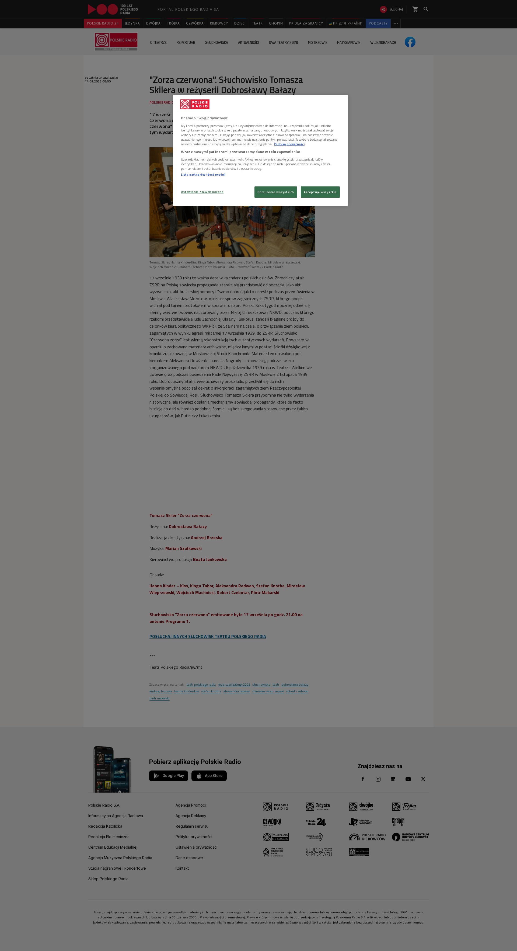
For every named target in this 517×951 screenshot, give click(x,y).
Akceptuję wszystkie (320, 192)
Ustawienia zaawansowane (202, 191)
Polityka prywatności (289, 144)
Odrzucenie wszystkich (275, 192)
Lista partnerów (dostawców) (203, 174)
